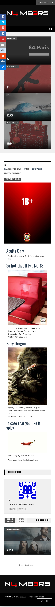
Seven (9, 143)
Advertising (12, 66)
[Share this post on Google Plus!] (3, 28)
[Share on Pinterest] (3, 39)
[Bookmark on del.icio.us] (3, 67)
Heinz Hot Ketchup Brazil (28, 460)
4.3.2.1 (10, 550)
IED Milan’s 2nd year (35, 256)
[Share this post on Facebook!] (3, 17)
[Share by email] (3, 45)
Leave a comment (12, 173)
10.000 (10, 115)
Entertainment (13, 529)
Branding (11, 38)
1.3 (8, 87)
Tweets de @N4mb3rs (27, 565)
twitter (23, 509)
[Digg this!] (3, 62)
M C (27, 169)
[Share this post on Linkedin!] (3, 33)
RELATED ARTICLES (21, 520)
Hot (8, 94)
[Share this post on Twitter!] (3, 22)
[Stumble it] (3, 56)
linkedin (13, 509)
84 (8, 59)
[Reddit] (3, 50)
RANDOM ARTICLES (10, 520)
